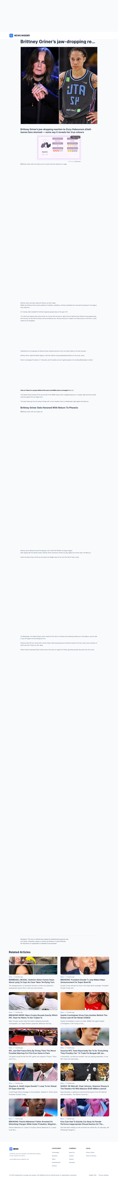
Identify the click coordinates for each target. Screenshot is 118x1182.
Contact (71, 1156)
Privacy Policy (90, 1152)
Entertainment (56, 1162)
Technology (55, 1152)
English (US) (92, 1175)
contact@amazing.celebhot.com (19, 1159)
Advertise (72, 1162)
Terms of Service (91, 1156)
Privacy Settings (104, 1175)
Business (55, 1156)
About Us (72, 1152)
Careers (71, 1159)
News (53, 1159)
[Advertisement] (59, 16)
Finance (54, 1166)
